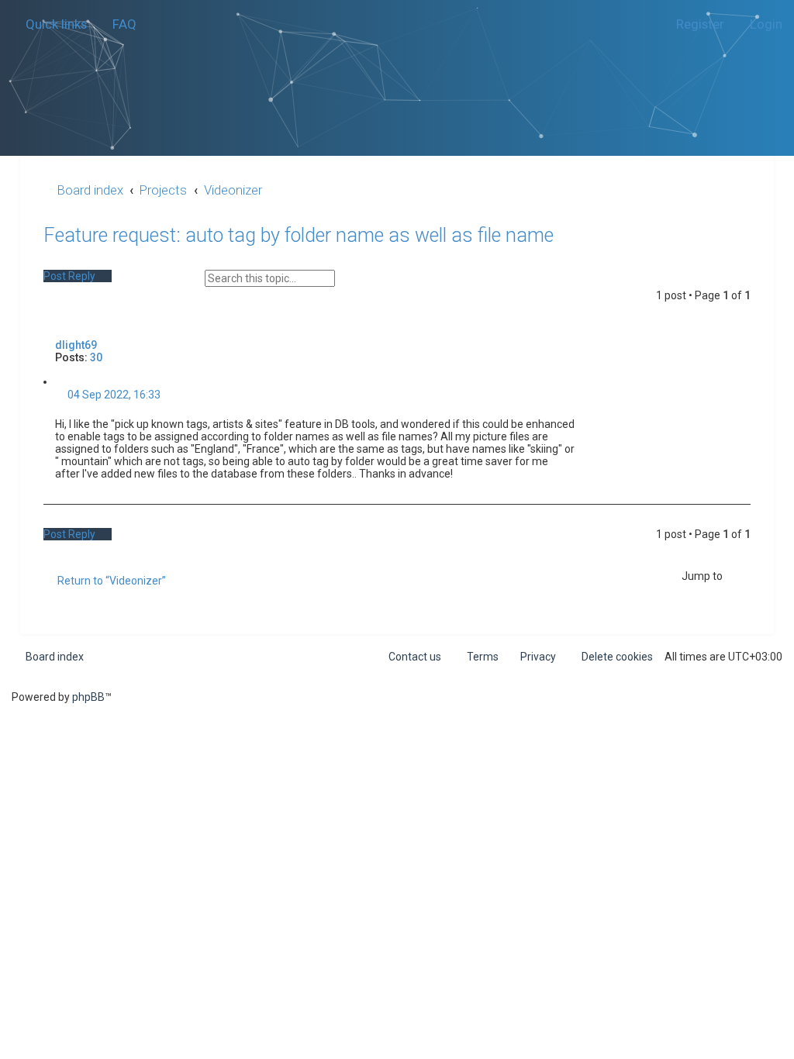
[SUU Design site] (397, 58)
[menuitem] (117, 24)
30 (96, 357)
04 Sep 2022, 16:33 (113, 394)
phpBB (88, 697)
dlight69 (76, 345)
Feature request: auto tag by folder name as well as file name (298, 235)
